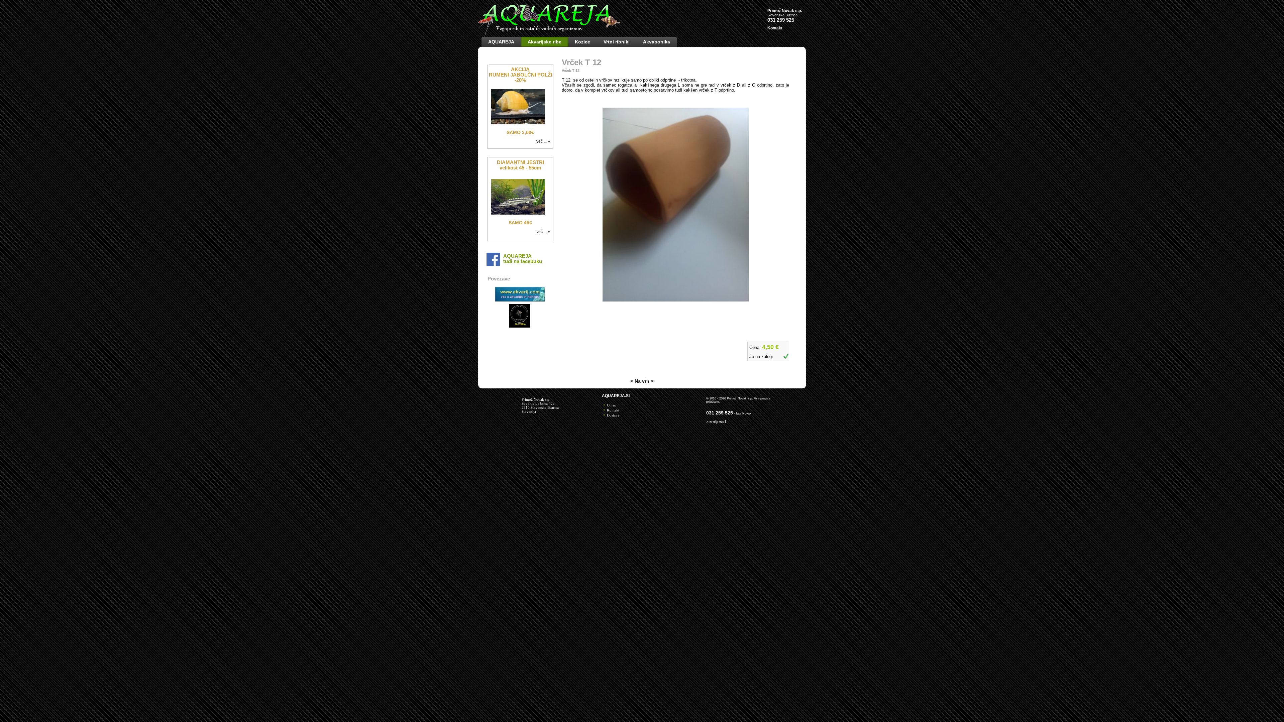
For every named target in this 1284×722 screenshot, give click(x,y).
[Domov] (549, 35)
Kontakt (613, 410)
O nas (611, 405)
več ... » (544, 141)
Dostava (613, 415)
